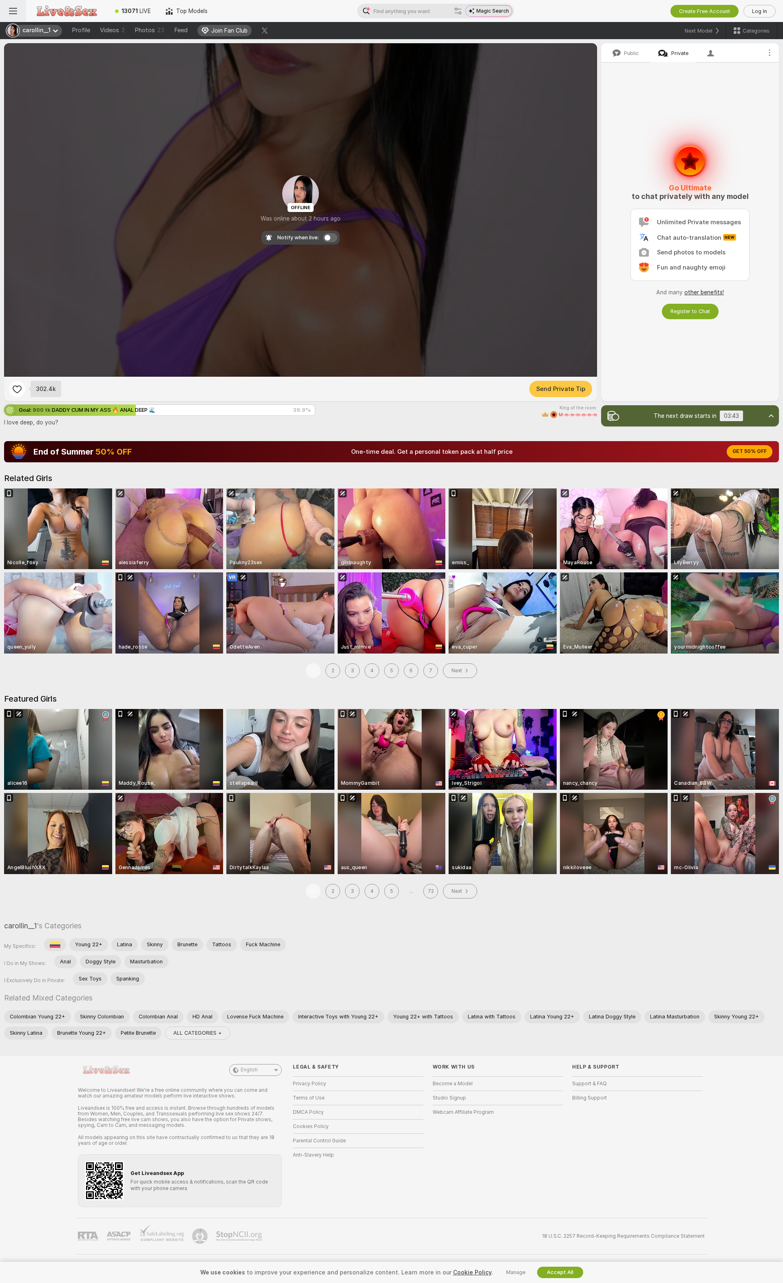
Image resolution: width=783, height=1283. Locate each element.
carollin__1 (20, 925)
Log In (759, 11)
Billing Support (589, 1098)
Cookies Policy (311, 1126)
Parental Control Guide (319, 1141)
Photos (149, 30)
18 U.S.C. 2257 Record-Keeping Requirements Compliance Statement (623, 1236)
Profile (81, 30)
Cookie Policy (472, 1272)
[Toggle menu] (13, 11)
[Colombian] (55, 944)
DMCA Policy (308, 1112)
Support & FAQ (589, 1083)
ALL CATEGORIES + (197, 1033)
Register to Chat (690, 311)
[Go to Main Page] (67, 11)
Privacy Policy (309, 1083)
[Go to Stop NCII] (240, 1236)
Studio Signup (449, 1098)
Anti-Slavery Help (313, 1155)
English (249, 1070)
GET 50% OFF (749, 451)
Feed (181, 30)
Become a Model (453, 1083)
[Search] (458, 11)
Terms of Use (309, 1098)
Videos (112, 30)
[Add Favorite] (17, 389)
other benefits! (704, 292)
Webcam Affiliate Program (463, 1112)
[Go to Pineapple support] (200, 1236)
